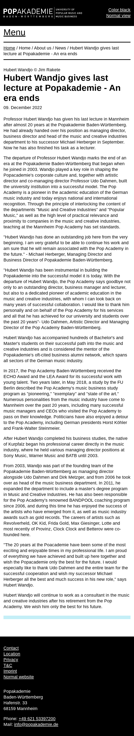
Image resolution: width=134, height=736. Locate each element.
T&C (7, 665)
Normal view (118, 15)
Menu (14, 32)
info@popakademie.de (36, 724)
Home (9, 47)
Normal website (18, 676)
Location (11, 653)
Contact (11, 648)
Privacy (10, 659)
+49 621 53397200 (37, 718)
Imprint (10, 671)
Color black (119, 9)
